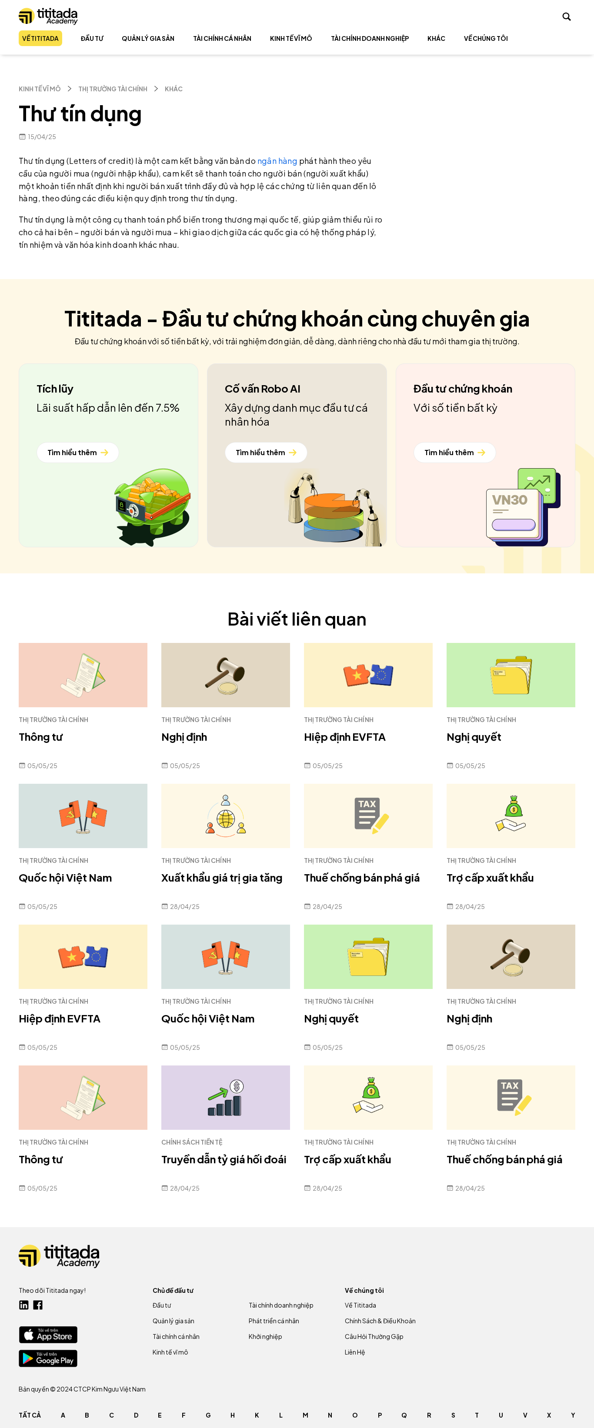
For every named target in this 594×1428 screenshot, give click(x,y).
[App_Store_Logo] (48, 1335)
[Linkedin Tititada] (24, 1305)
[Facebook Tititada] (38, 1305)
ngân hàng (277, 161)
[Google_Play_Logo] (48, 1358)
